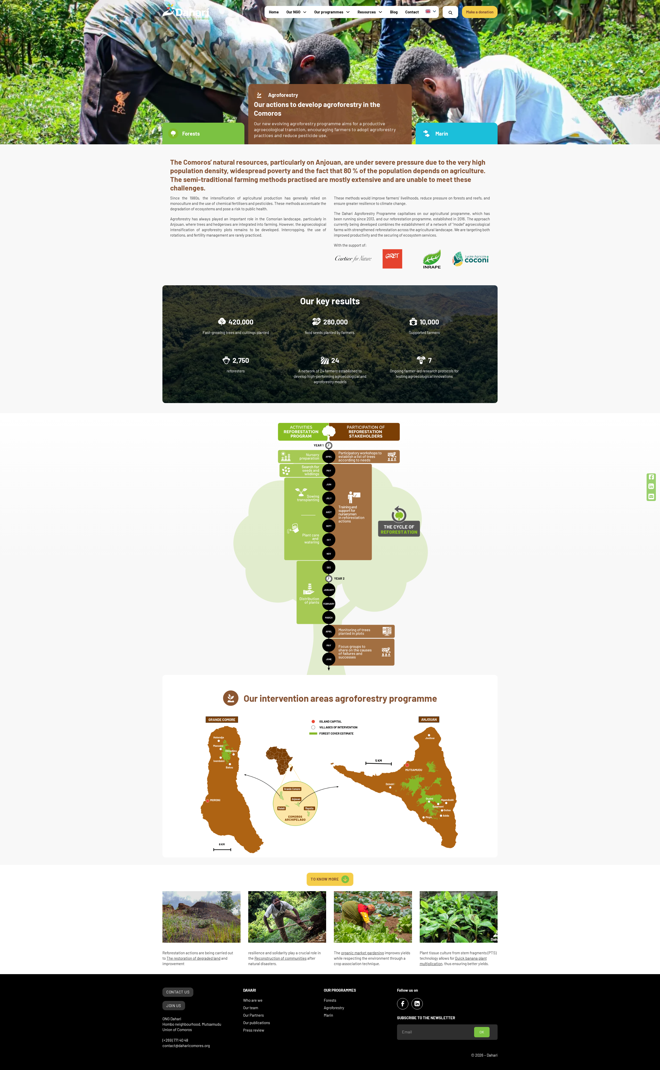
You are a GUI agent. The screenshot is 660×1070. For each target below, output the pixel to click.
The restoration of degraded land (193, 958)
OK (482, 1032)
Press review (253, 1030)
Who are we (252, 1000)
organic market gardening (362, 952)
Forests (330, 1000)
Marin (328, 1015)
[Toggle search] (450, 12)
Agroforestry (334, 1007)
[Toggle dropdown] (305, 12)
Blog (394, 12)
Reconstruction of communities (280, 958)
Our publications (256, 1022)
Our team (250, 1007)
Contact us (177, 992)
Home (274, 12)
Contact (412, 12)
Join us (173, 1005)
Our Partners (253, 1015)
